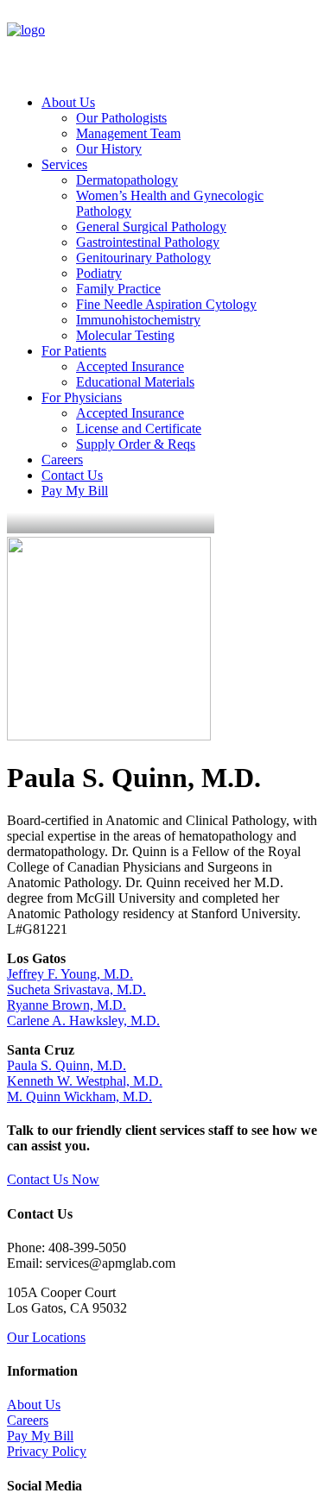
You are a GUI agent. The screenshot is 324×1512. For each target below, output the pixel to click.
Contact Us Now (53, 1179)
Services (64, 164)
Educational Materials (135, 382)
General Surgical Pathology (151, 226)
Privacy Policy (46, 1451)
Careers (62, 459)
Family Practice (118, 288)
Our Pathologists (121, 117)
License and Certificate (138, 428)
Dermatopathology (127, 180)
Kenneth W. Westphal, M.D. (84, 1081)
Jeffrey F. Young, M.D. (70, 974)
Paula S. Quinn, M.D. (66, 1065)
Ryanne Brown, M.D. (66, 1005)
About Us (68, 102)
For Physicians (81, 397)
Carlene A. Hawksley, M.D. (83, 1020)
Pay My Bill (74, 490)
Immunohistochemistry (138, 319)
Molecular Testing (125, 335)
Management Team (128, 133)
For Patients (73, 350)
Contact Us (72, 475)
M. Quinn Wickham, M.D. (79, 1096)
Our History (109, 149)
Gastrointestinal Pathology (147, 242)
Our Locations (46, 1337)
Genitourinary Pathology (143, 257)
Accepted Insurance (130, 366)
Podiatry (99, 273)
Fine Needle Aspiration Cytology (166, 304)
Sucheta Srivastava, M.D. (76, 989)
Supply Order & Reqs (135, 444)
